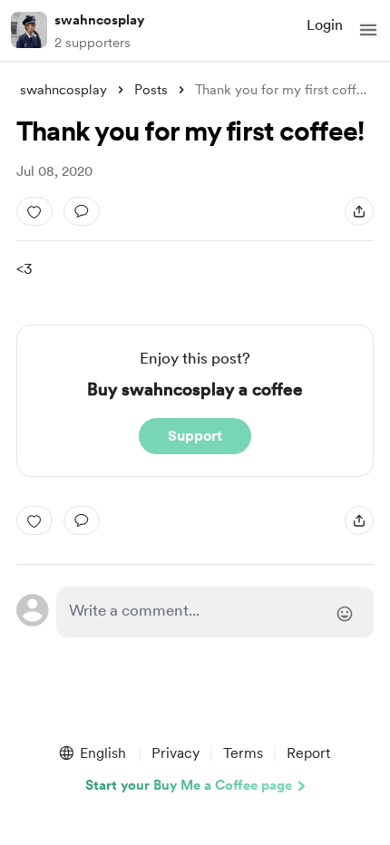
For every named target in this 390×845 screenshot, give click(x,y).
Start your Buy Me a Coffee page (188, 785)
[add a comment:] (81, 211)
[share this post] (359, 211)
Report (308, 753)
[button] (368, 30)
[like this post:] (34, 211)
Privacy (175, 753)
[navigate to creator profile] (29, 30)
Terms (243, 753)
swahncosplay (99, 20)
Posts (151, 90)
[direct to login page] (215, 612)
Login (325, 25)
